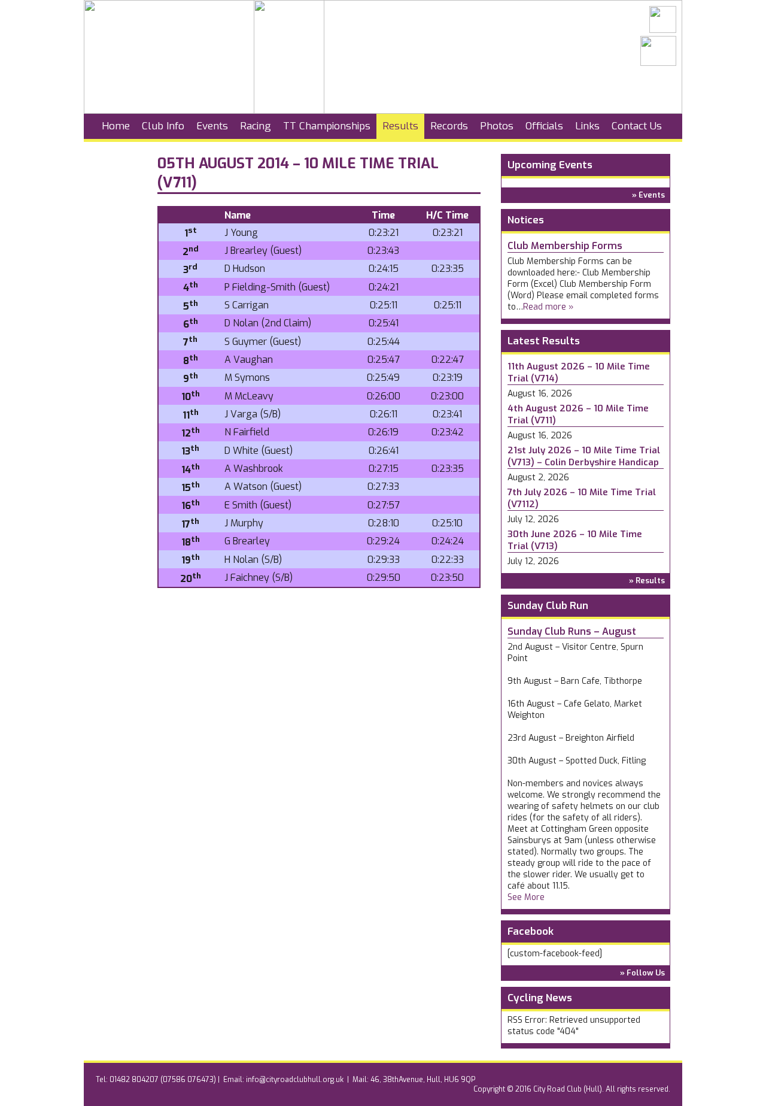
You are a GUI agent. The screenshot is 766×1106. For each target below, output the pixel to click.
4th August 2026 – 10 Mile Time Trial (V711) (578, 414)
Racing (255, 126)
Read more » (548, 307)
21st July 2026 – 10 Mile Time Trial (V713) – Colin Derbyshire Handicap (583, 456)
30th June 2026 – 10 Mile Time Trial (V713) (574, 540)
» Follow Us (642, 973)
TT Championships (326, 126)
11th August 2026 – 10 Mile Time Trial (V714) (578, 372)
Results (400, 126)
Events (212, 126)
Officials (544, 126)
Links (587, 126)
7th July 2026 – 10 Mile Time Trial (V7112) (581, 498)
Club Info (163, 126)
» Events (648, 195)
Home (116, 126)
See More (526, 897)
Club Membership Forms (564, 246)
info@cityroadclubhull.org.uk (295, 1079)
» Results (647, 580)
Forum (117, 151)
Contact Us (637, 126)
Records (449, 126)
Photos (496, 126)
